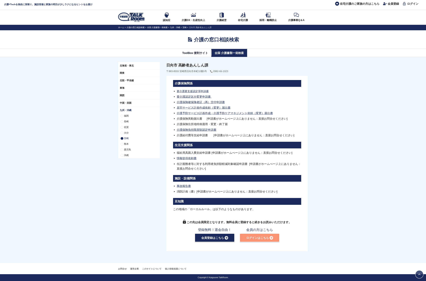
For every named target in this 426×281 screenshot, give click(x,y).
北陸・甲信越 (127, 80)
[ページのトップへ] (419, 274)
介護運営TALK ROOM (131, 17)
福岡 (126, 115)
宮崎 (126, 138)
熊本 (126, 144)
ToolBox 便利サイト (195, 52)
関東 (122, 73)
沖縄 (126, 155)
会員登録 (393, 3)
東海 (122, 88)
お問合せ (122, 269)
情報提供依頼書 (187, 158)
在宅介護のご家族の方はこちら (360, 3)
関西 (122, 95)
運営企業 (134, 269)
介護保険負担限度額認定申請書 (196, 129)
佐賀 (126, 127)
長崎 (126, 121)
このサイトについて (152, 269)
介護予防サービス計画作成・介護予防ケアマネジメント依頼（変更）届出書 (225, 113)
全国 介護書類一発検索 (229, 52)
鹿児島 (127, 149)
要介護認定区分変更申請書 (194, 96)
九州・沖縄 (125, 110)
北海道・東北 (127, 65)
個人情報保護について (176, 269)
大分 (126, 132)
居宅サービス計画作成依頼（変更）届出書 (203, 107)
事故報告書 (184, 186)
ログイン (413, 3)
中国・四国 (125, 102)
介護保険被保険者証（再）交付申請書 (201, 102)
